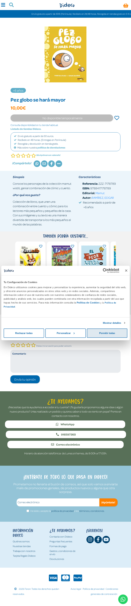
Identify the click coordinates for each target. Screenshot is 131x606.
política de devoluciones (51, 147)
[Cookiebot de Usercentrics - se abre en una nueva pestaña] (105, 270)
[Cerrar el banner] (126, 270)
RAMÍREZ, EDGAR (103, 197)
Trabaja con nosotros (24, 551)
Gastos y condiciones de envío (62, 552)
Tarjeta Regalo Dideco (24, 555)
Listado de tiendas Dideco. (26, 128)
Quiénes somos (21, 541)
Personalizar (64, 333)
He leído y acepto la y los (67, 510)
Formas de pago (58, 546)
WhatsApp (67, 424)
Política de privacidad (93, 588)
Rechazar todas (24, 333)
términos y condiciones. (91, 510)
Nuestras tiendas (22, 546)
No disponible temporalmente (62, 118)
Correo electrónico (68, 444)
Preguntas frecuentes (61, 541)
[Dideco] (67, 5)
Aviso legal (76, 588)
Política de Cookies (88, 302)
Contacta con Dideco (61, 536)
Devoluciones (57, 559)
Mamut (100, 193)
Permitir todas (107, 333)
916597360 (68, 434)
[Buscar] (10, 5)
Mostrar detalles (112, 323)
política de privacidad (62, 510)
